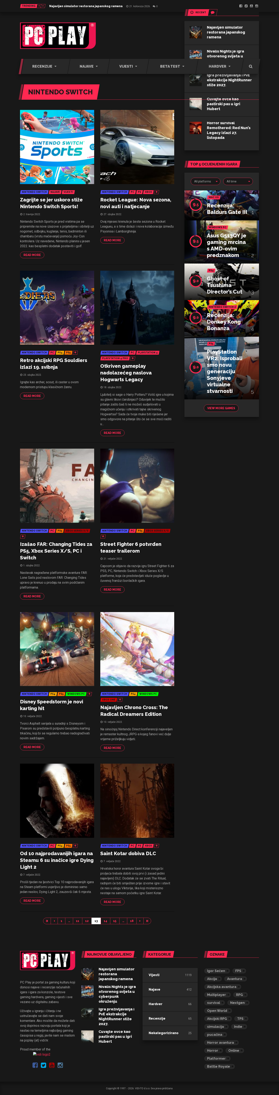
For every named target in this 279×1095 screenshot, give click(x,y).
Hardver (155, 1004)
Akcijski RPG (217, 1019)
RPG (239, 995)
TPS (240, 1019)
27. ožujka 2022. (113, 214)
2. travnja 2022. (32, 214)
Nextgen (237, 1003)
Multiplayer (216, 995)
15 (114, 921)
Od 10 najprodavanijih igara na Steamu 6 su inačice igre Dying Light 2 (57, 860)
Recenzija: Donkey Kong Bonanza (224, 321)
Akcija (212, 979)
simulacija (215, 1027)
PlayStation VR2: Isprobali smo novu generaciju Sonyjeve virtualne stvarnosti (224, 371)
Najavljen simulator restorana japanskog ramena (86, 6)
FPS (238, 971)
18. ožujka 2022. (113, 387)
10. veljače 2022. (32, 716)
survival (213, 1003)
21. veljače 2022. (113, 558)
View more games (221, 408)
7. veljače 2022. (32, 874)
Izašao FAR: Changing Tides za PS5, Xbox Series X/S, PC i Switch (56, 551)
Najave (154, 989)
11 (77, 921)
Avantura (234, 979)
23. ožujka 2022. (32, 374)
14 (105, 921)
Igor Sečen (216, 971)
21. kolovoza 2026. (140, 6)
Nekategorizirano (164, 1033)
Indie (238, 1027)
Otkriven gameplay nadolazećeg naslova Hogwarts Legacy (126, 372)
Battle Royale (218, 1066)
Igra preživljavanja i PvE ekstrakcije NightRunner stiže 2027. (229, 80)
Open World (217, 1011)
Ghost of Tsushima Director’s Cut (224, 285)
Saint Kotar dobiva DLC (128, 853)
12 (87, 921)
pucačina (214, 1035)
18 (132, 921)
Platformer (216, 1058)
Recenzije (157, 1018)
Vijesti (154, 975)
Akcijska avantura (221, 987)
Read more (32, 255)
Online (233, 1051)
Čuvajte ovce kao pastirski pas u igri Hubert (223, 104)
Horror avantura (220, 1043)
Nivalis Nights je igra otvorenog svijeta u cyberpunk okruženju (226, 56)
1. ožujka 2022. (31, 565)
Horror (212, 1051)
